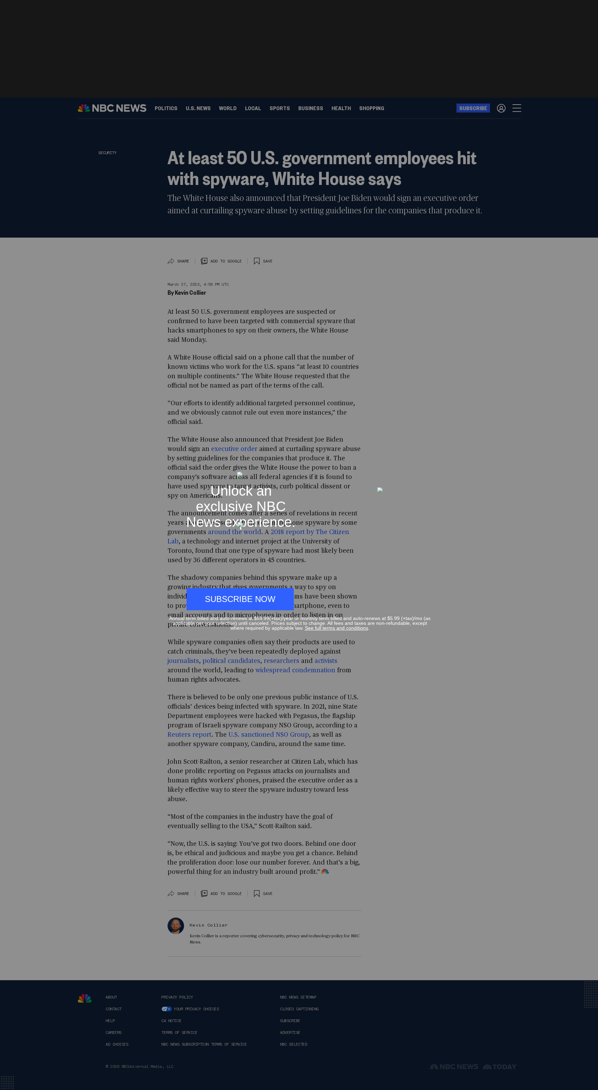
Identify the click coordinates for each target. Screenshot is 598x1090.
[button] (428, 468)
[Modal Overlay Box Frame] (299, 545)
